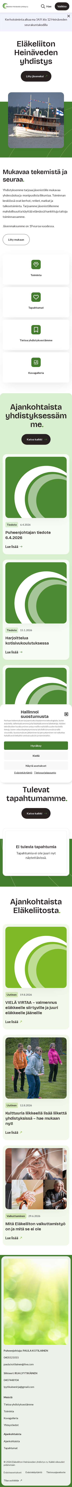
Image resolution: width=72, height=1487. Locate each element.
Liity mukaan (16, 239)
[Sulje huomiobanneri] (68, 16)
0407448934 (11, 1380)
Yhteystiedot (11, 1424)
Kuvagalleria (11, 1418)
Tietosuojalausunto (45, 772)
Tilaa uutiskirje (11, 1480)
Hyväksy (36, 745)
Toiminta (9, 1411)
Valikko (62, 6)
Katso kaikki (34, 439)
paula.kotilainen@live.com (19, 1364)
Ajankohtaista (12, 1441)
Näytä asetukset (36, 765)
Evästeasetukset (13, 1472)
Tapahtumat (11, 1448)
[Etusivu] (15, 6)
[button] (66, 714)
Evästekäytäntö (23, 772)
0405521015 (11, 1357)
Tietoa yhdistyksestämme (18, 1404)
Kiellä (36, 755)
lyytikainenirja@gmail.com (19, 1386)
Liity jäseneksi (35, 76)
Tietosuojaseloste (55, 1472)
